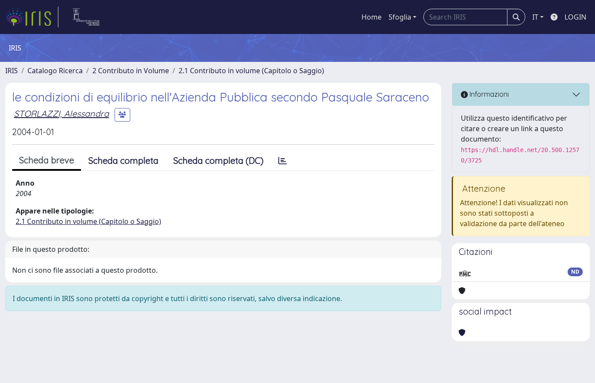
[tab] (282, 161)
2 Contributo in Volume (130, 70)
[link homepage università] (86, 17)
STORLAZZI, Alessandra (61, 113)
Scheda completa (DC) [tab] (218, 160)
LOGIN (575, 17)
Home (372, 17)
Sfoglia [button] (400, 17)
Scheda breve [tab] (46, 160)
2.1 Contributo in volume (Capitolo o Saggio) (251, 70)
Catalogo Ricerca (55, 70)
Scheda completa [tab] (123, 160)
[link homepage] (31, 17)
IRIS (11, 70)
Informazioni (488, 94)
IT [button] (535, 17)
